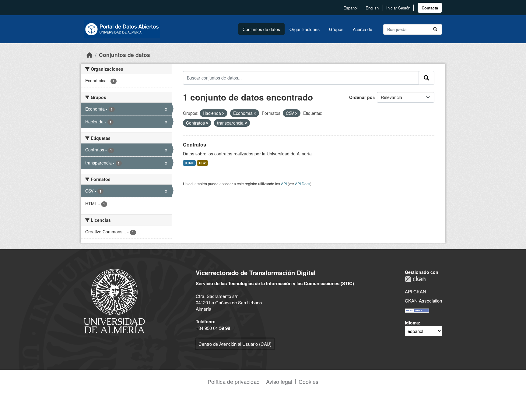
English (372, 8)
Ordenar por (361, 97)
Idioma (412, 323)
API (284, 183)
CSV (202, 163)
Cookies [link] (308, 381)
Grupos (336, 29)
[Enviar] (435, 29)
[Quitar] (223, 113)
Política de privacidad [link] (234, 381)
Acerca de (362, 29)
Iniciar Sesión (398, 8)
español (350, 8)
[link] (430, 8)
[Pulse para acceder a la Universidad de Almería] (114, 300)
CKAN (415, 279)
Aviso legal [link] (279, 381)
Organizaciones (304, 29)
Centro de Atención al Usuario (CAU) (235, 344)
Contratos (194, 144)
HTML (189, 163)
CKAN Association (423, 300)
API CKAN (415, 291)
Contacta (430, 8)
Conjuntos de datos (261, 29)
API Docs (302, 183)
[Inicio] (89, 54)
